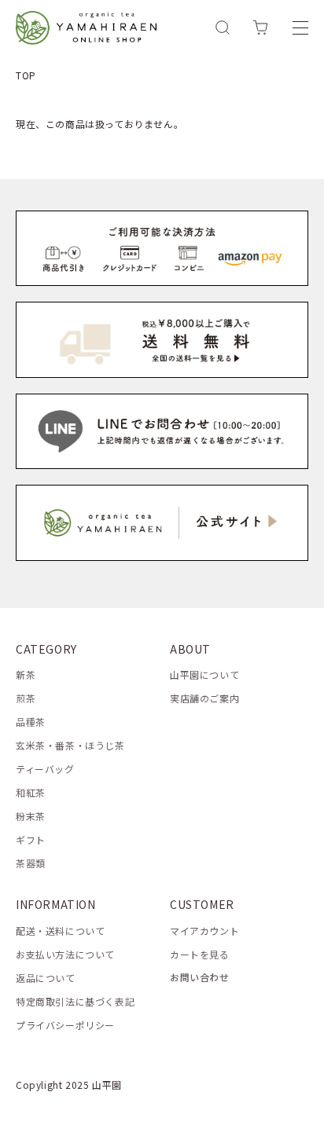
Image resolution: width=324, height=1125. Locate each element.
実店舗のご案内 (204, 698)
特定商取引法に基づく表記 (75, 1001)
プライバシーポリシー (65, 1025)
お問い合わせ (200, 977)
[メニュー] (300, 27)
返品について (45, 977)
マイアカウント (204, 930)
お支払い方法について (65, 954)
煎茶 (25, 698)
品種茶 (31, 721)
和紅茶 (31, 792)
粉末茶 (31, 816)
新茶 (25, 674)
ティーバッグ (45, 768)
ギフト (31, 839)
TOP (26, 75)
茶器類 (31, 863)
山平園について (204, 674)
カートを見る (200, 954)
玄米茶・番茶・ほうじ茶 (70, 745)
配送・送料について (60, 930)
